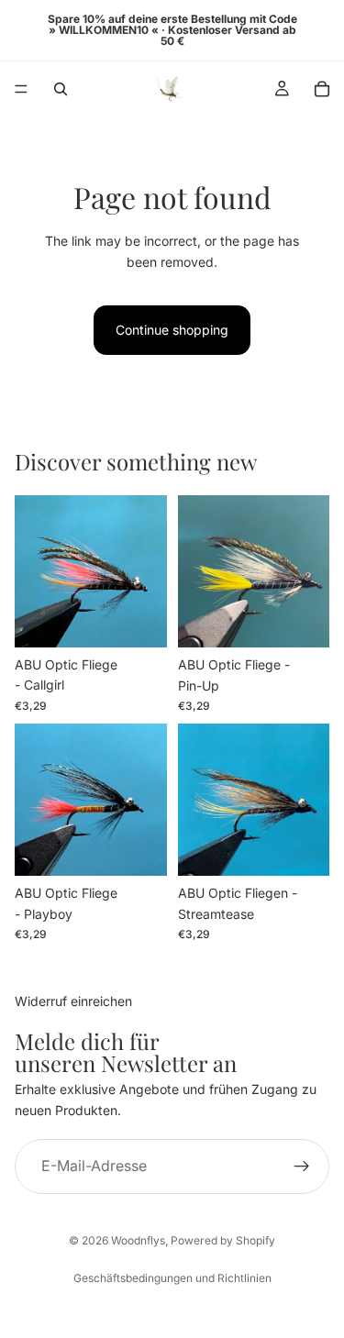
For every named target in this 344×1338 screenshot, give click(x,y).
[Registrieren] (302, 1166)
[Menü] (21, 89)
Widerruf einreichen (73, 1001)
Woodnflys (138, 1240)
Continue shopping (172, 329)
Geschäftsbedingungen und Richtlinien (172, 1278)
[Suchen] (60, 89)
